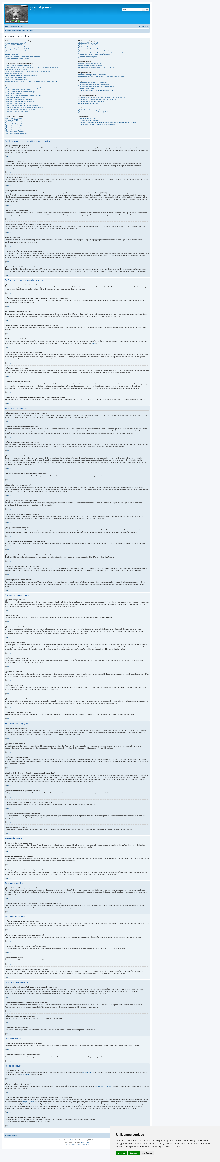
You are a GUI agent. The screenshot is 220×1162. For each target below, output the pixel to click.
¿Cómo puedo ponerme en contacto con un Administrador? (96, 124)
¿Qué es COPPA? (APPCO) (13, 45)
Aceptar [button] (121, 1153)
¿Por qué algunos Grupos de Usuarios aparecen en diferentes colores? (100, 53)
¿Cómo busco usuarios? (86, 88)
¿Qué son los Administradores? (88, 43)
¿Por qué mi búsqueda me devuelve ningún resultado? (95, 85)
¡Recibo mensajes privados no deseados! (91, 65)
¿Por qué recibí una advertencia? (15, 103)
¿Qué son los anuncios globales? (15, 126)
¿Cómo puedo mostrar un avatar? (15, 77)
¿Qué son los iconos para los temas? (16, 133)
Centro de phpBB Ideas (103, 1086)
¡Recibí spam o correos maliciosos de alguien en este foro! (96, 67)
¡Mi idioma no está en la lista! (14, 73)
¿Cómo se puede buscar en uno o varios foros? (93, 82)
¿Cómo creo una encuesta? (13, 93)
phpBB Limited (87, 1073)
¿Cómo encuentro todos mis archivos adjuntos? (93, 112)
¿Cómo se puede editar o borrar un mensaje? (19, 89)
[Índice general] (17, 13)
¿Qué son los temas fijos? (13, 130)
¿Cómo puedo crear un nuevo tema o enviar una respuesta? (23, 88)
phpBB (94, 343)
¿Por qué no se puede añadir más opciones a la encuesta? (23, 95)
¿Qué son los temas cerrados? (14, 131)
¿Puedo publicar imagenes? (13, 124)
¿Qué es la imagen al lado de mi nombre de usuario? (21, 75)
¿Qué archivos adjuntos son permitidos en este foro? (94, 110)
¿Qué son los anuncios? (12, 128)
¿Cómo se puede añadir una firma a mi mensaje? (20, 92)
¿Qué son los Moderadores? (87, 45)
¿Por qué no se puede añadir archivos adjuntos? (20, 101)
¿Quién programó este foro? (87, 118)
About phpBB (24, 1075)
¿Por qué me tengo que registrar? (15, 43)
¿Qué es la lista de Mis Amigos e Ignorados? (92, 74)
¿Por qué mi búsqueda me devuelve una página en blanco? (96, 86)
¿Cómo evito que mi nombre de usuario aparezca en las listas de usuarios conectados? (32, 67)
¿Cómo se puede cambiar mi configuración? (18, 65)
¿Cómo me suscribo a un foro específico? (91, 101)
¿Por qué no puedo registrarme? (15, 47)
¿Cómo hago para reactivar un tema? (16, 111)
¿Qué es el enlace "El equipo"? (87, 57)
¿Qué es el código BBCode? (13, 118)
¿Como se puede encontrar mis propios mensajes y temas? (96, 90)
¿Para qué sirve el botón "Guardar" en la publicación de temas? (24, 107)
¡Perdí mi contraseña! (11, 54)
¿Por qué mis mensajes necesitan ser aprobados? (20, 109)
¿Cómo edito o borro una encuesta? (16, 97)
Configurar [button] (147, 1153)
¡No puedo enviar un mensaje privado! (90, 63)
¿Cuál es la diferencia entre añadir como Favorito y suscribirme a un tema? (101, 97)
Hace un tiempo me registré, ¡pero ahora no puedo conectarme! (24, 53)
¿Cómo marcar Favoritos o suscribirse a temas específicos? (97, 99)
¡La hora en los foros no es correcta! (16, 69)
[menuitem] (20, 26)
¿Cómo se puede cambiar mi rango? (16, 79)
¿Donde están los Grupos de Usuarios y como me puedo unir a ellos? (99, 49)
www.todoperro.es (41, 7)
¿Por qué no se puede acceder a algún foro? (18, 99)
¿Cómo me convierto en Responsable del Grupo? (93, 51)
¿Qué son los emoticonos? (13, 122)
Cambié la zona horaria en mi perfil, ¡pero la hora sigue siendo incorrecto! (27, 71)
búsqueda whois (28, 1102)
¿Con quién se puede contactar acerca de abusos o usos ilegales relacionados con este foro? (107, 122)
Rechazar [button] (134, 1153)
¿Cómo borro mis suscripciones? (88, 103)
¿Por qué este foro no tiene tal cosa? (89, 120)
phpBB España (84, 1142)
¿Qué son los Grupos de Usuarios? (89, 47)
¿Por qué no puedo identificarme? (15, 51)
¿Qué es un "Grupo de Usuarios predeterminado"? (94, 54)
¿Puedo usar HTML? (11, 120)
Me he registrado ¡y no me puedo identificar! (18, 49)
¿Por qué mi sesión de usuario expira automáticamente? (22, 57)
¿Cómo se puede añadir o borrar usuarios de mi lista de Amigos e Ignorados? (102, 76)
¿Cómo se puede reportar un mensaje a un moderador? (22, 105)
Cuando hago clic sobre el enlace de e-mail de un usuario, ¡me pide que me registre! (31, 81)
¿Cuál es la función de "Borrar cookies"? (17, 58)
